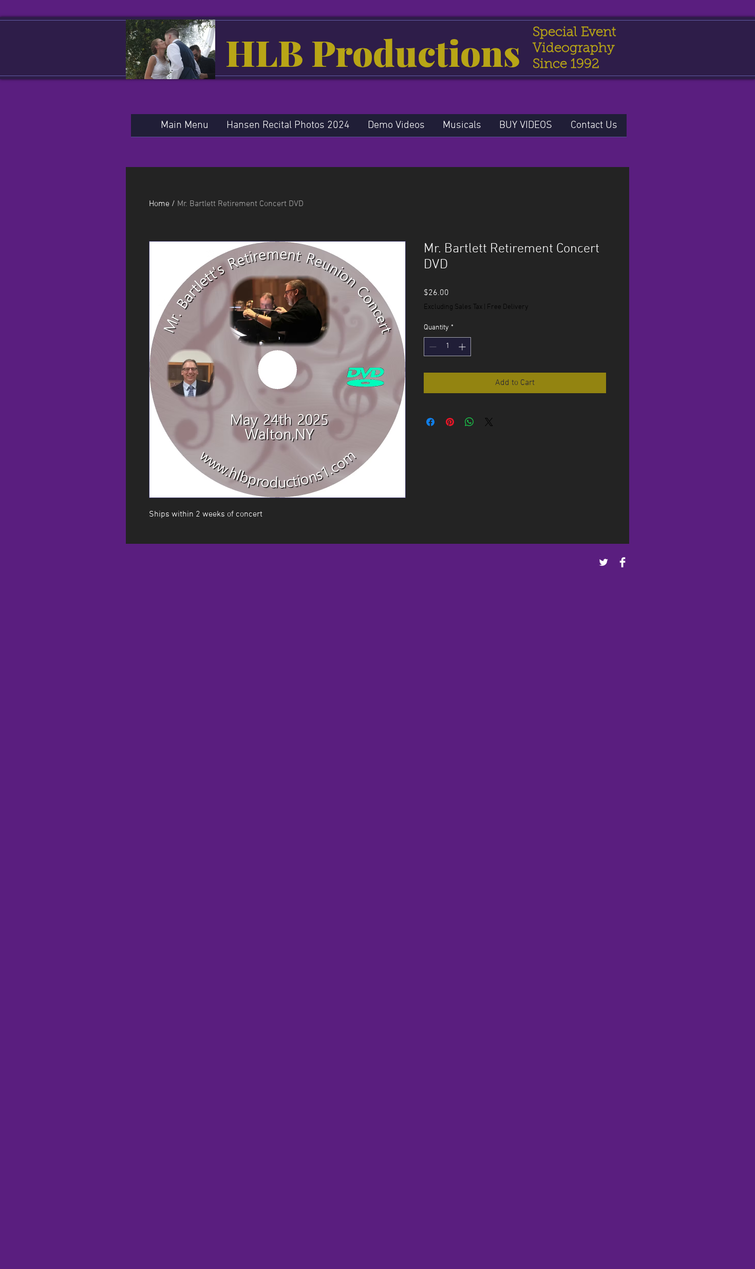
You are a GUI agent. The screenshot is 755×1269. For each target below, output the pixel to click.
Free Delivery (507, 307)
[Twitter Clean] (603, 562)
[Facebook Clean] (622, 562)
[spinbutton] (447, 347)
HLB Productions (372, 52)
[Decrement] (431, 347)
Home (159, 204)
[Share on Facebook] (430, 422)
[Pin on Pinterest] (450, 422)
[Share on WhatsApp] (469, 422)
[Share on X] (489, 422)
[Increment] (463, 347)
